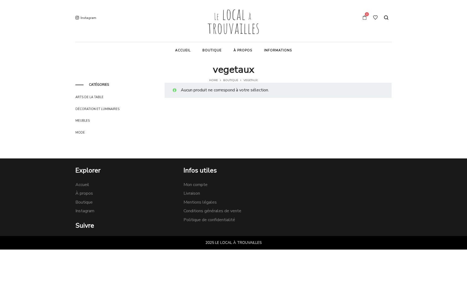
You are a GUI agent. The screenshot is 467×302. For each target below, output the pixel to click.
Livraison (192, 193)
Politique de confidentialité (209, 220)
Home (213, 80)
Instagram (84, 211)
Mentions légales (200, 202)
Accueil (82, 185)
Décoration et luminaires (97, 109)
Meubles (82, 121)
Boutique (230, 80)
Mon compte (196, 185)
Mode (80, 133)
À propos (84, 193)
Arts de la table (89, 97)
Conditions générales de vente (212, 211)
